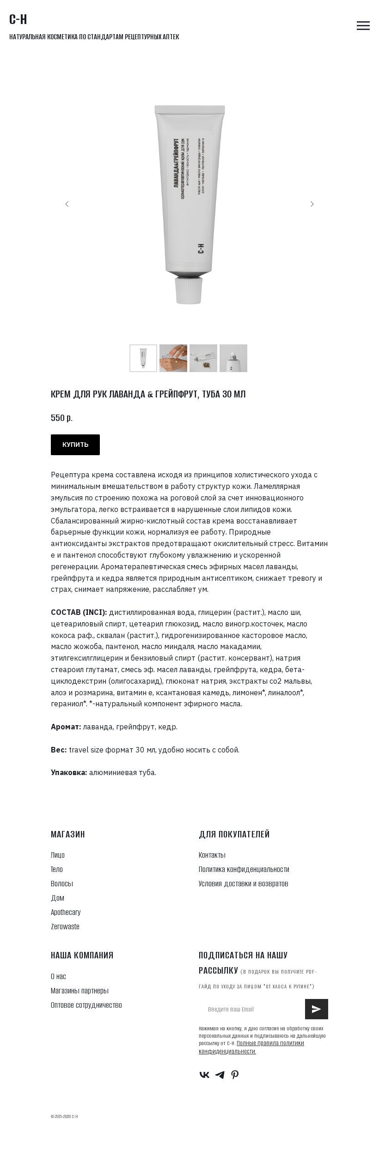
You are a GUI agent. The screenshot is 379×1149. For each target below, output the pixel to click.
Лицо (58, 854)
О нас (58, 976)
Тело (57, 869)
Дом (57, 897)
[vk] (204, 1075)
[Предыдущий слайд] (67, 204)
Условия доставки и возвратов (243, 883)
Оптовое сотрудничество (86, 1005)
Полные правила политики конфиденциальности (251, 1047)
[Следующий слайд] (312, 204)
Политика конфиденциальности (244, 869)
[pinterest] (235, 1075)
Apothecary (65, 912)
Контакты (212, 854)
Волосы (62, 883)
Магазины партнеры (80, 990)
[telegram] (220, 1075)
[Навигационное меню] (363, 25)
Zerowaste (65, 926)
